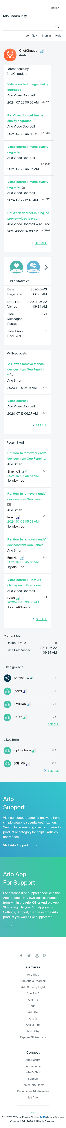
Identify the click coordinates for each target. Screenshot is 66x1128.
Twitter (29, 955)
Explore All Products (33, 1037)
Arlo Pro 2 (33, 993)
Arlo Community (15, 16)
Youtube (37, 955)
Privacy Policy (9, 1116)
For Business (33, 1066)
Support (33, 1078)
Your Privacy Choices (28, 1117)
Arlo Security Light (33, 987)
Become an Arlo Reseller (33, 1091)
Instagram (45, 955)
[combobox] (33, 26)
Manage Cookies (55, 1117)
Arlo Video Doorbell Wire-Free (28, 224)
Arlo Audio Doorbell (33, 981)
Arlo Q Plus (33, 1025)
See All (41, 243)
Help (58, 35)
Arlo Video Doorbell (21, 95)
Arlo (33, 1006)
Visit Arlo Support (15, 845)
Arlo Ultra (33, 974)
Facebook (21, 955)
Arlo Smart (15, 380)
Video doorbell (17, 401)
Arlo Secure (33, 1060)
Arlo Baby (33, 1031)
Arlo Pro (33, 999)
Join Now (32, 35)
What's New (33, 1072)
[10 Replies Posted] (33, 267)
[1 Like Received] (16, 267)
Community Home (33, 1085)
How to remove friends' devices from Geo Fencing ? (26, 370)
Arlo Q (33, 1018)
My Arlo (5, 2)
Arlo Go (33, 1012)
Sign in (46, 35)
